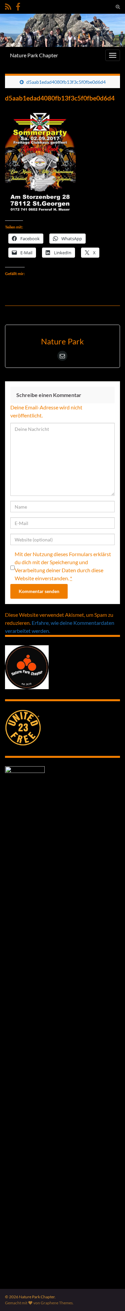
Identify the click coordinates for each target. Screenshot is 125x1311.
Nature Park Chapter (34, 55)
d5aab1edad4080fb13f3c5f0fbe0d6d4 (66, 82)
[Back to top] (110, 1296)
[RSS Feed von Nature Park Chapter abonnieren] (8, 5)
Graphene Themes (57, 1302)
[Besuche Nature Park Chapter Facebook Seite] (18, 5)
